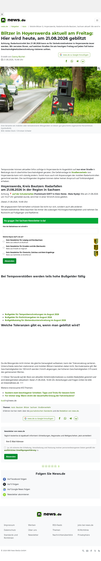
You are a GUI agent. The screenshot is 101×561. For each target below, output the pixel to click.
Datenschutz (10, 530)
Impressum (9, 525)
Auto (13, 407)
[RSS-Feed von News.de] (99, 550)
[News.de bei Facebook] (91, 550)
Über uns (32, 530)
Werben (32, 525)
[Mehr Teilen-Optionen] (83, 61)
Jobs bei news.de (85, 525)
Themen (56, 530)
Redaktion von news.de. (69, 411)
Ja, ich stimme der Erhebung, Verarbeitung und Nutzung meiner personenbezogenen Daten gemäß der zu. (49, 448)
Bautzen (19, 407)
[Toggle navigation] (97, 20)
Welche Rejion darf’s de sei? (14, 237)
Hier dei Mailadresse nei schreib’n (16, 226)
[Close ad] (2, 14)
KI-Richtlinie (83, 530)
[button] (74, 55)
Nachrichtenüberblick (63, 535)
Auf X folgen (13, 484)
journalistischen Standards (41, 411)
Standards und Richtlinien (11, 536)
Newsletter (33, 535)
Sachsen (33, 407)
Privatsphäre (84, 535)
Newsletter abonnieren (18, 494)
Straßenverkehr (44, 407)
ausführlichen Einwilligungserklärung (20, 450)
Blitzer (26, 407)
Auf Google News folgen (18, 489)
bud (3, 400)
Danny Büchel (18, 56)
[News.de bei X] (95, 550)
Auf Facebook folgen (17, 479)
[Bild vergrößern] (99, 69)
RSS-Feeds (57, 525)
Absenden (9, 261)
